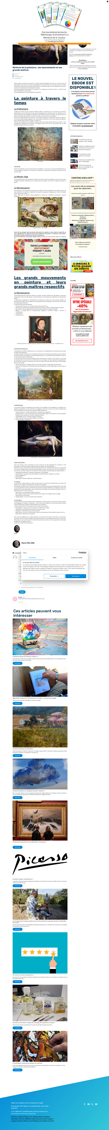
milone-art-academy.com (23, 1111)
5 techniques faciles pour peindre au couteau (27, 1063)
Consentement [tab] (32, 557)
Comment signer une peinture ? (23, 879)
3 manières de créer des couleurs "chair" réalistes (85, 140)
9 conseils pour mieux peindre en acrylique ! (85, 155)
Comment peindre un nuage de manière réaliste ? (29, 791)
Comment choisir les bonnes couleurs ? (25, 656)
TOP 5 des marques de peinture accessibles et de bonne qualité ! (86, 167)
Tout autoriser (75, 576)
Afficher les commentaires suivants (40, 606)
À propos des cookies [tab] (76, 557)
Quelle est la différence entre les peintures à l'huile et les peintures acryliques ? (87, 147)
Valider (22, 592)
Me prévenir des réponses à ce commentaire (32, 587)
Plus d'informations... (85, 182)
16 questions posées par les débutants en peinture (29, 842)
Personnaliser (53, 576)
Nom (20, 580)
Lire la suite (17, 663)
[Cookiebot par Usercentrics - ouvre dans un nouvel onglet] (79, 553)
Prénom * (21, 573)
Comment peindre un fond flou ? (23, 749)
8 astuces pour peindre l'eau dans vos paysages (86, 160)
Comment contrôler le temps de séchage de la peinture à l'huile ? (34, 1022)
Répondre (21, 602)
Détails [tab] (54, 557)
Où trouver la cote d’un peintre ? (23, 975)
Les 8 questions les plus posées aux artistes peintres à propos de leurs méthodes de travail (39, 921)
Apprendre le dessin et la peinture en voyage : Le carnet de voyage (34, 698)
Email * (20, 566)
